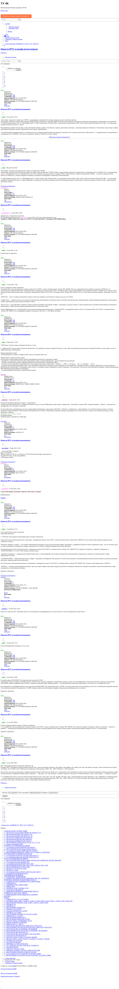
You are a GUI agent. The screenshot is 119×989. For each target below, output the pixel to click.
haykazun (3, 463)
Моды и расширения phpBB (9, 973)
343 (13, 469)
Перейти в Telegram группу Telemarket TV (16, 16)
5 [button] (4, 76)
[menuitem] (13, 27)
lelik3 (2, 90)
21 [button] (5, 85)
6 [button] (4, 78)
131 (5, 200)
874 (5, 476)
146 (14, 95)
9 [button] (4, 82)
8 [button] (4, 81)
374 (13, 194)
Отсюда (3, 498)
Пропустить (4, 10)
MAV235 (3, 374)
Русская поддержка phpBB (8, 969)
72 (13, 583)
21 (5, 435)
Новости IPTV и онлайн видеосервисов (19, 49)
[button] (4, 66)
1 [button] (4, 73)
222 (5, 387)
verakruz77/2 (4, 187)
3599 (5, 104)
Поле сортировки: (24, 792)
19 (13, 427)
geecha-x (3, 577)
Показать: (5, 792)
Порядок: (45, 792)
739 (13, 381)
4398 (13, 96)
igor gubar (3, 421)
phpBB (14, 966)
